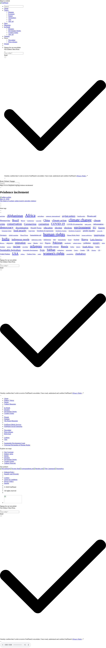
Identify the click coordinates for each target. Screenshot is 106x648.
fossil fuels (31, 231)
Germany (3, 235)
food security (20, 230)
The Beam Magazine (11, 421)
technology (60, 250)
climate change (80, 220)
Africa (30, 215)
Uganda (82, 250)
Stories (6, 402)
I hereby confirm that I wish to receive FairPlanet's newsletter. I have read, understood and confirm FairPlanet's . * (46, 176)
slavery (78, 247)
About (6, 8)
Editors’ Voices (9, 400)
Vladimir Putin (31, 254)
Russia (64, 246)
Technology (12, 18)
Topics (6, 10)
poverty (96, 243)
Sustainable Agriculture (10, 250)
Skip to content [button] (5, 1)
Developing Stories (14, 31)
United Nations (5, 254)
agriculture (41, 216)
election (58, 227)
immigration (99, 235)
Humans (11, 12)
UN (99, 250)
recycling (25, 247)
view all (10, 21)
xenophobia (69, 254)
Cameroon (30, 221)
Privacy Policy (81, 176)
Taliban (51, 249)
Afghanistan (15, 215)
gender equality (89, 231)
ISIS (54, 240)
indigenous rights (36, 240)
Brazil (15, 220)
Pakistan (57, 242)
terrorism (69, 250)
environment (82, 227)
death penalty (88, 224)
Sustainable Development (30, 250)
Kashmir (76, 240)
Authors (6, 437)
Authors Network (10, 463)
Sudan (97, 247)
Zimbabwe (80, 254)
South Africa (88, 246)
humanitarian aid (35, 235)
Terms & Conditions (10, 479)
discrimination (22, 228)
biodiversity (81, 216)
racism (16, 246)
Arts (9, 19)
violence (23, 254)
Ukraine (94, 250)
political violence (77, 243)
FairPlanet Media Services (12, 424)
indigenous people (20, 239)
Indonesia (47, 240)
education (48, 227)
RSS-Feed (7, 434)
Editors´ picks (8, 454)
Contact (6, 478)
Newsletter (11, 40)
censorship (38, 221)
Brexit (23, 221)
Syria (42, 250)
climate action (59, 220)
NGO (41, 243)
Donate (6, 44)
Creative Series (13, 32)
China (46, 220)
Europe (101, 227)
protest (9, 247)
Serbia (72, 247)
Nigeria (48, 243)
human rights (54, 234)
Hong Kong (24, 235)
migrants (10, 243)
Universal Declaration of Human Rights (17, 445)
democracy (6, 227)
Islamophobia (62, 240)
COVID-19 (58, 223)
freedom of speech (75, 231)
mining (29, 243)
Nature (10, 16)
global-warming (13, 235)
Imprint (6, 483)
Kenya (84, 239)
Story (6, 23)
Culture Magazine (10, 404)
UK (88, 250)
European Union (6, 231)
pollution (87, 243)
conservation (14, 223)
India (5, 239)
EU (94, 227)
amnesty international (53, 216)
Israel (70, 240)
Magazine (7, 25)
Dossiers (11, 29)
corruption (44, 224)
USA (15, 253)
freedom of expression (45, 231)
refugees (36, 246)
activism (2, 216)
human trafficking (87, 235)
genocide (99, 231)
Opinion (7, 36)
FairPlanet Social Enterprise (13, 426)
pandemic (68, 243)
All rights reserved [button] (10, 491)
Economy (11, 14)
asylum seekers (68, 216)
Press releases (12, 42)
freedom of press (61, 231)
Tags (5, 439)
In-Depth (7, 27)
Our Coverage (8, 452)
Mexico (2, 243)
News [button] (6, 38)
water (39, 254)
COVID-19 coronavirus (75, 224)
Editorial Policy (9, 472)
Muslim (35, 243)
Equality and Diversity (11, 474)
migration (20, 242)
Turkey (76, 250)
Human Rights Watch (73, 235)
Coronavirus (30, 224)
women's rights (53, 253)
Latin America (96, 239)
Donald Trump (36, 228)
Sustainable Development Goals (14, 443)
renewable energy (51, 247)
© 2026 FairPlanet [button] (10, 487)
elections (68, 227)
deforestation (98, 224)
